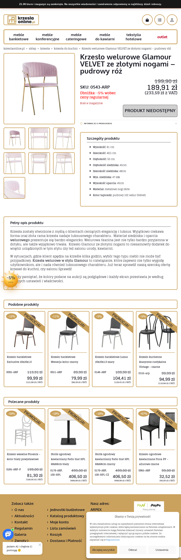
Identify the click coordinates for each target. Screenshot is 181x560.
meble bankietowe (18, 36)
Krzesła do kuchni (66, 48)
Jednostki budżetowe (67, 509)
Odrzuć (133, 549)
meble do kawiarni (105, 36)
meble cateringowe (76, 36)
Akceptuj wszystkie (103, 549)
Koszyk (56, 534)
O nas (19, 509)
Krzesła (45, 48)
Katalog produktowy (67, 515)
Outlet (162, 36)
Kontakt (21, 522)
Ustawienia (162, 549)
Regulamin (23, 528)
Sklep (32, 48)
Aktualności (24, 515)
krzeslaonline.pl (14, 48)
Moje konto (59, 522)
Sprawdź (65, 269)
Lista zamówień (63, 528)
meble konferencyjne (47, 36)
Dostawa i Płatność (66, 540)
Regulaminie (112, 540)
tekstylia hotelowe (134, 36)
